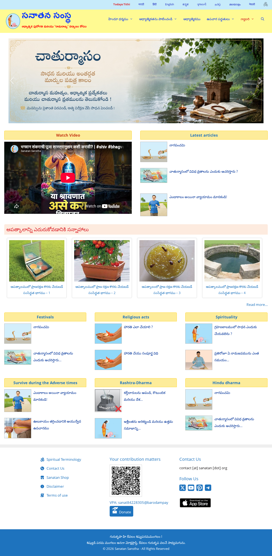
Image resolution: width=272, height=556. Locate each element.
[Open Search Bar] (262, 19)
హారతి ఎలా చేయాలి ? (138, 327)
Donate (124, 512)
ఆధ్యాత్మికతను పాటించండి (155, 19)
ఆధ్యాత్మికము (191, 19)
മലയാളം (235, 4)
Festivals (45, 316)
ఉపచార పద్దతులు (218, 19)
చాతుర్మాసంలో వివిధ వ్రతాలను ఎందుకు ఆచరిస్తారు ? (203, 171)
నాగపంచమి (177, 145)
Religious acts (136, 316)
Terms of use (57, 495)
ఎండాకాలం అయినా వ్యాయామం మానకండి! (198, 197)
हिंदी (155, 4)
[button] (12, 81)
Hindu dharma (226, 382)
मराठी (141, 4)
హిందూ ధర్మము (118, 19)
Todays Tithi (121, 4)
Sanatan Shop (58, 477)
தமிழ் (218, 4)
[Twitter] (182, 490)
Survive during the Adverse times (45, 382)
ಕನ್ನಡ (185, 4)
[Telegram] (208, 489)
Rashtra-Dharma (136, 382)
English (169, 4)
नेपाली (252, 4)
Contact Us (55, 468)
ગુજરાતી (201, 4)
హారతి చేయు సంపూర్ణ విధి (141, 353)
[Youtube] (191, 490)
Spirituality (226, 316)
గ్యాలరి (245, 19)
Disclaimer (55, 486)
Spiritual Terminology (64, 459)
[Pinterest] (199, 490)
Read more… (257, 304)
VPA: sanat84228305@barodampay (139, 502)
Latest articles (204, 135)
